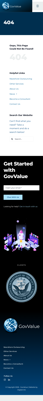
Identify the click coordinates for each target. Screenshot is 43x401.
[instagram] (5, 380)
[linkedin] (9, 380)
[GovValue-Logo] (21, 319)
